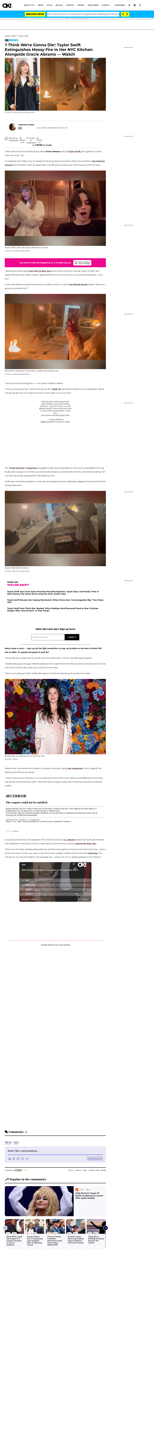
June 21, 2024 (63, 422)
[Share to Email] (39, 138)
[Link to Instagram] (134, 5)
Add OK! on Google (43, 145)
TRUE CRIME (93, 5)
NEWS (40, 5)
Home (7, 36)
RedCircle (15, 831)
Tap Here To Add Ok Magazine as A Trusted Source (45, 263)
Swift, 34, (56, 389)
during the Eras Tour (86, 843)
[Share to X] (22, 138)
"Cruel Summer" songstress (23, 468)
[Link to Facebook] (129, 5)
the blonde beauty (78, 284)
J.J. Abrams (69, 840)
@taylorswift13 (46, 408)
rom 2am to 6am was (40, 271)
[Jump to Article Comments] (6, 138)
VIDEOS (80, 5)
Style (49, 5)
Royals (59, 5)
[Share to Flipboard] (30, 138)
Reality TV (29, 5)
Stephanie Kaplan (26, 125)
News (14, 36)
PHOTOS (70, 5)
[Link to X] (140, 5)
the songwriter (75, 768)
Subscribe (120, 5)
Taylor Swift (23, 36)
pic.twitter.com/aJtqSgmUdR (55, 415)
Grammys (93, 853)
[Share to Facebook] (13, 138)
